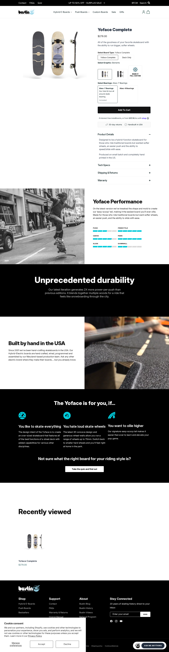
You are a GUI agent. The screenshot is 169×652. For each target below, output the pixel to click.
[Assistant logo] (137, 645)
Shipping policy (96, 646)
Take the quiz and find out (84, 469)
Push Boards (24, 608)
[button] (145, 2)
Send (145, 614)
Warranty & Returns (58, 612)
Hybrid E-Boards (26, 603)
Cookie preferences (111, 646)
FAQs (31, 3)
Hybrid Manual (56, 616)
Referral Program (87, 616)
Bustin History (86, 608)
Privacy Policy (35, 636)
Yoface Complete (107, 57)
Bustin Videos (86, 612)
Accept (41, 644)
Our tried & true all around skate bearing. (106, 94)
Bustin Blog (84, 603)
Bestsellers (23, 612)
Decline (67, 644)
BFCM (135, 3)
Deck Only (126, 57)
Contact (22, 3)
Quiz (40, 3)
